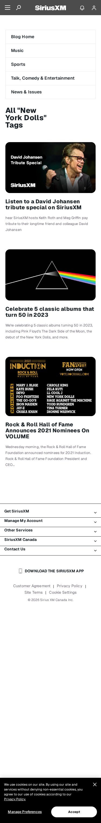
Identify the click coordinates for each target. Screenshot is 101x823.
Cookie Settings (62, 592)
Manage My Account (23, 520)
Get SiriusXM (16, 511)
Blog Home (22, 37)
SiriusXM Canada (20, 539)
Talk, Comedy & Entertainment (43, 78)
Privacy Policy (69, 585)
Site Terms (34, 592)
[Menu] (7, 7)
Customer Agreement (31, 585)
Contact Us (14, 549)
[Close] (94, 784)
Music (17, 50)
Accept (74, 812)
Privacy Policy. (15, 799)
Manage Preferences (24, 811)
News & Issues (26, 92)
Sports (18, 64)
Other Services (18, 530)
